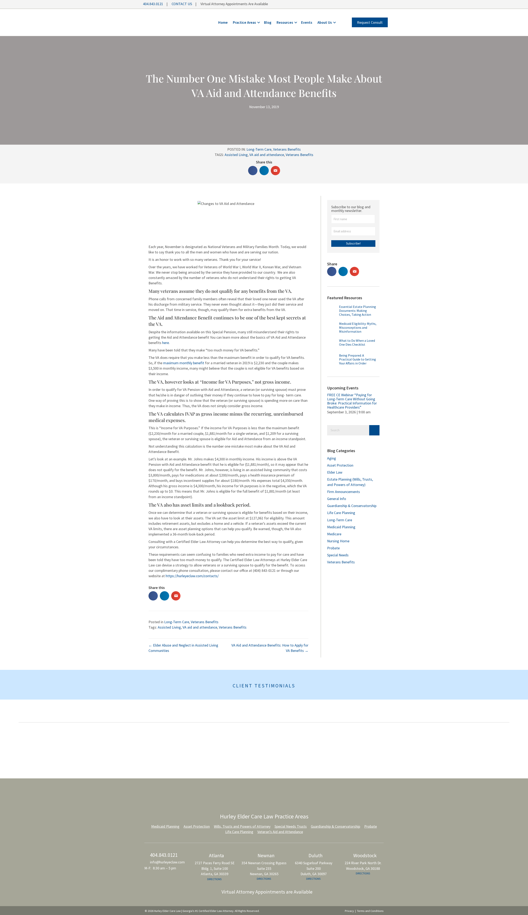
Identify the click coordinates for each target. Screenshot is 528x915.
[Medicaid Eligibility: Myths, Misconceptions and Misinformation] (332, 329)
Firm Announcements (343, 491)
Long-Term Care (258, 149)
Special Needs (338, 555)
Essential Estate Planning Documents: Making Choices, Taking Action (357, 311)
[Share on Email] (275, 170)
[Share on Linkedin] (264, 170)
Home (223, 22)
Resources (285, 22)
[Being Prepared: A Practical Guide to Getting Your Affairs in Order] (332, 359)
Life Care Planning (341, 512)
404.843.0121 (152, 3)
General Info (336, 498)
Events (306, 22)
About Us (324, 22)
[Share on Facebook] (252, 170)
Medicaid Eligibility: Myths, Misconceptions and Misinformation (357, 327)
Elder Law (334, 472)
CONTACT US (182, 3)
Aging (331, 458)
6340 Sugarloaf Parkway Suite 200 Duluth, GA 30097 (313, 868)
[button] (258, 22)
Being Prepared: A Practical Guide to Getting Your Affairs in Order (357, 359)
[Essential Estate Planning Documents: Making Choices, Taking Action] (332, 312)
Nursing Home (338, 541)
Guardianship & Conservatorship (351, 505)
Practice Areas (244, 22)
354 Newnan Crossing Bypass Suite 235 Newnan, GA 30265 (264, 868)
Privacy (349, 911)
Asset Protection (340, 465)
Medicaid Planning (341, 527)
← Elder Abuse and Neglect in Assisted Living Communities (183, 648)
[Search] (374, 430)
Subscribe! (353, 243)
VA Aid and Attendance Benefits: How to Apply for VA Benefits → (269, 648)
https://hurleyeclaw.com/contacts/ (192, 575)
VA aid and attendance (266, 154)
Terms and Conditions (370, 911)
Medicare (334, 534)
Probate (333, 548)
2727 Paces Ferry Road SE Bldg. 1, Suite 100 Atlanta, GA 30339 (215, 868)
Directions (214, 879)
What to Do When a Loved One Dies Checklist (357, 342)
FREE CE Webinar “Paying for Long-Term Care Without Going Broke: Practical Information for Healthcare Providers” (352, 401)
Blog (267, 22)
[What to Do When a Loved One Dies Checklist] (332, 345)
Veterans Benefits (287, 149)
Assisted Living (236, 154)
